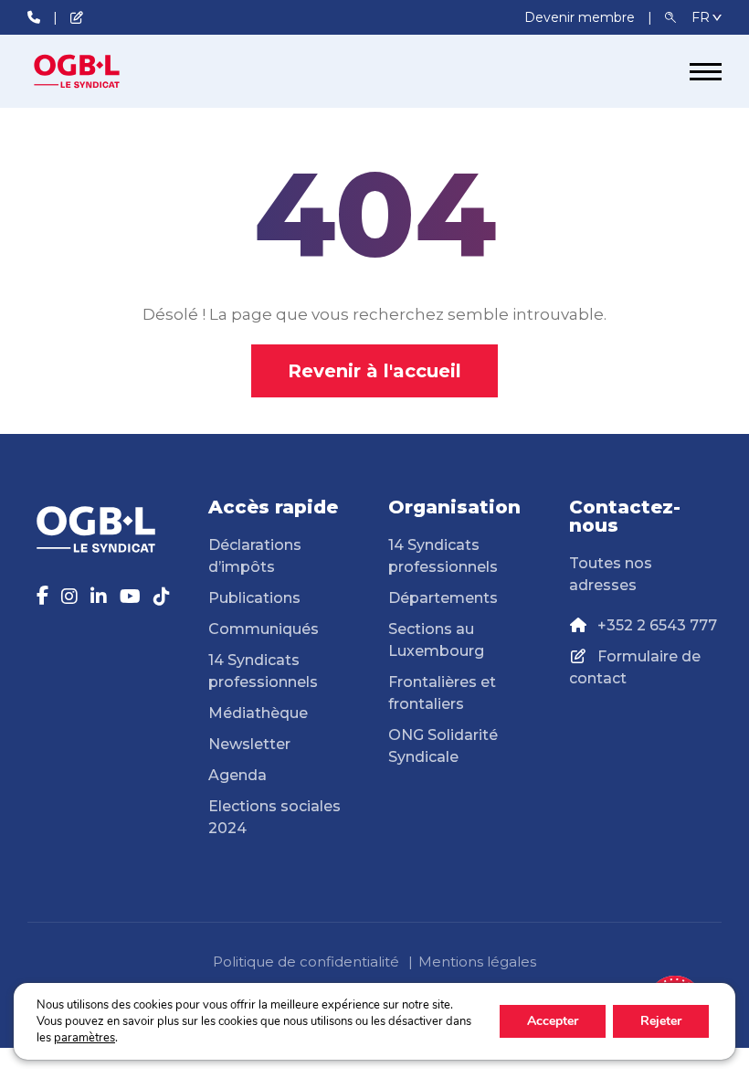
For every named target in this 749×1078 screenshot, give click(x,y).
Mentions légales (477, 961)
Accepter (552, 1021)
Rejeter (660, 1021)
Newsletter (249, 744)
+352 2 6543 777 (657, 625)
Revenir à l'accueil (374, 371)
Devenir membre (581, 17)
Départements (443, 598)
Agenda (237, 775)
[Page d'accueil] (95, 71)
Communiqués (263, 629)
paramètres (84, 1038)
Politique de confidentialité (306, 961)
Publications (254, 598)
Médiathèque (258, 713)
